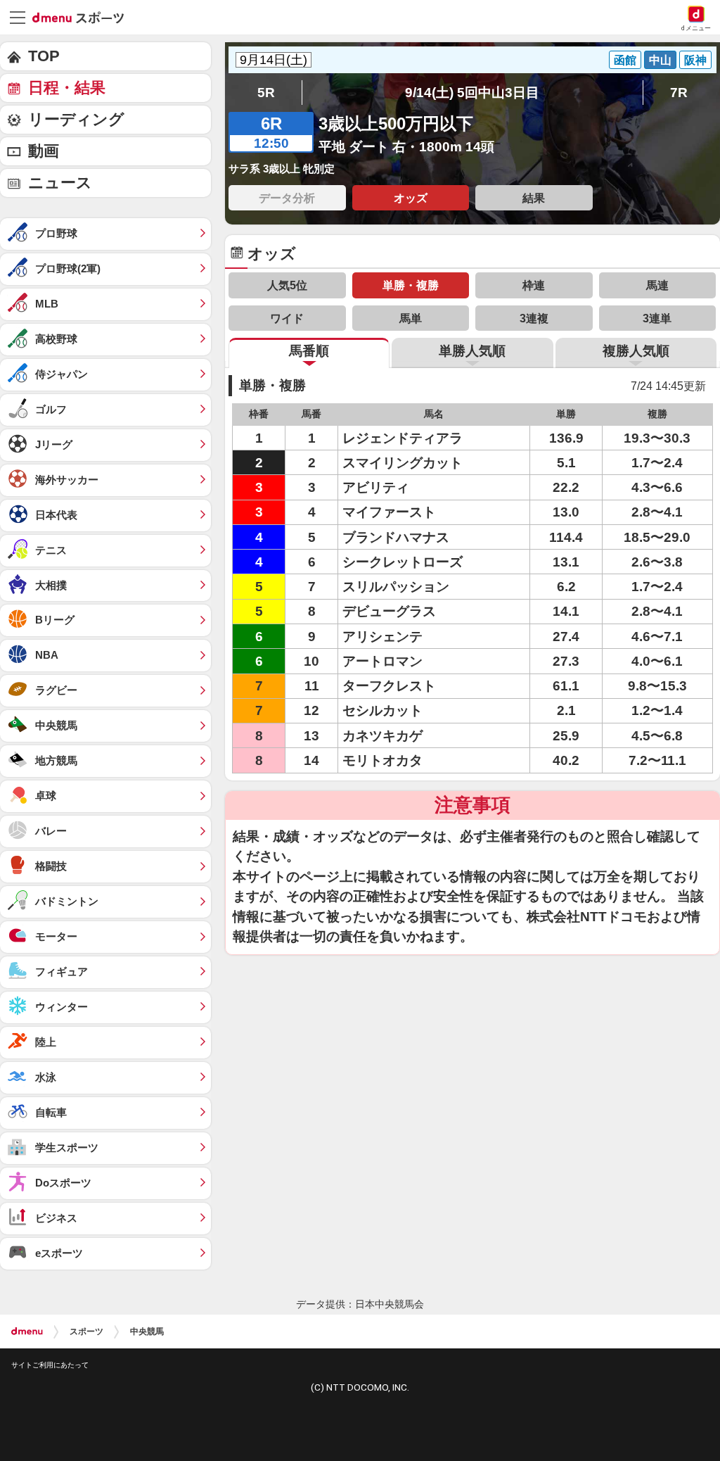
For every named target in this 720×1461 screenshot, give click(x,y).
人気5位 (287, 285)
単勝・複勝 (410, 285)
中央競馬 (147, 1331)
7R (679, 92)
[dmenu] (27, 1331)
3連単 (657, 318)
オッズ (411, 197)
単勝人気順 (472, 350)
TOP (44, 56)
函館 (625, 59)
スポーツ (86, 1331)
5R (266, 92)
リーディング (76, 119)
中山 (660, 59)
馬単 (410, 318)
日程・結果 (66, 87)
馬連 (657, 285)
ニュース (60, 182)
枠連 (533, 285)
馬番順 (309, 350)
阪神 (695, 59)
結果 (533, 197)
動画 (43, 151)
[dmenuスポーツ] (83, 17)
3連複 (534, 318)
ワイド (287, 318)
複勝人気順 (636, 350)
